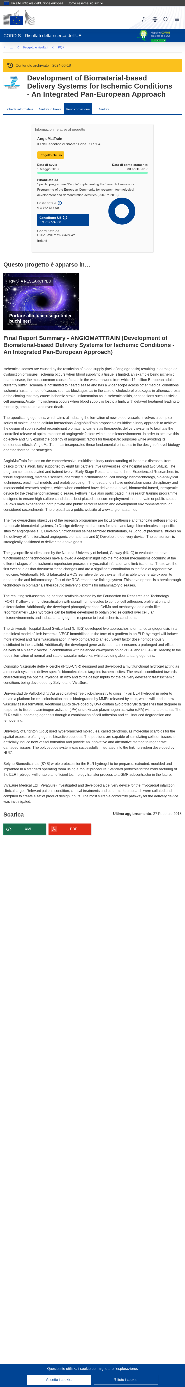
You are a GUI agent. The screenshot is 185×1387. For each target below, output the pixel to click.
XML (28, 829)
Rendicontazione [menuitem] (78, 109)
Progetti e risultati (35, 47)
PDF (73, 829)
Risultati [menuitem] (103, 109)
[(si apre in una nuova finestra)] (19, 17)
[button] (155, 19)
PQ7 (61, 47)
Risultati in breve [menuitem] (49, 109)
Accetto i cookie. (59, 1380)
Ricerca (166, 19)
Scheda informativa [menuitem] (19, 109)
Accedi (144, 19)
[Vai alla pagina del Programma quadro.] (11, 82)
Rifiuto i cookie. (126, 1380)
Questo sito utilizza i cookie (69, 1369)
